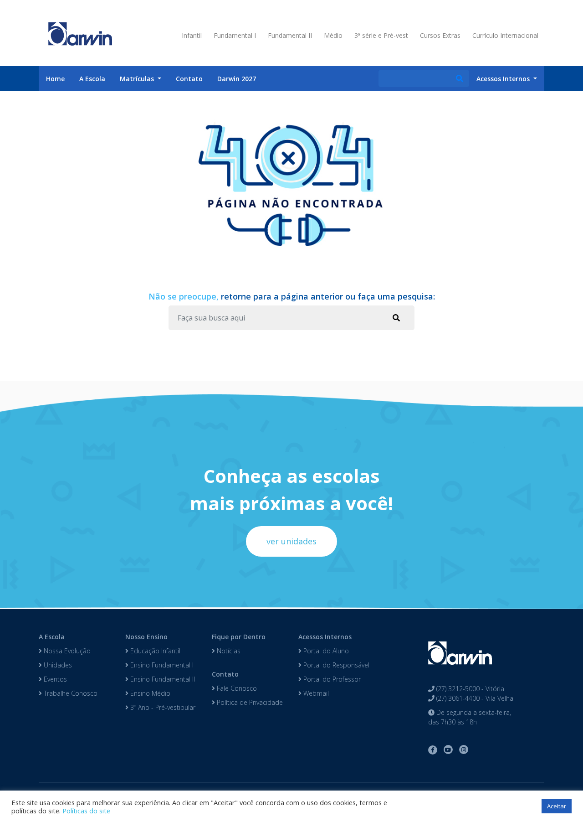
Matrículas (138, 78)
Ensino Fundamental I (161, 665)
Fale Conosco (236, 688)
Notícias (227, 650)
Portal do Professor (331, 679)
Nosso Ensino (146, 636)
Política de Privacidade (249, 702)
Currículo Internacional (505, 35)
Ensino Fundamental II (161, 679)
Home (55, 78)
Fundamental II (290, 35)
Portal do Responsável (335, 665)
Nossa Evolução (66, 650)
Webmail (315, 693)
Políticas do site (86, 810)
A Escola (92, 78)
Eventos (54, 679)
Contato (189, 78)
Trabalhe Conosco (69, 693)
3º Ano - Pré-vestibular (161, 707)
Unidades (57, 665)
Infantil (192, 35)
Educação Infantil (154, 650)
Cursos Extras (440, 35)
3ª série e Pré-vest (381, 35)
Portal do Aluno (325, 650)
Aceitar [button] (556, 806)
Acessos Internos (325, 636)
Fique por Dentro (239, 636)
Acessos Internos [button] (504, 78)
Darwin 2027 (236, 78)
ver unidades (291, 541)
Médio (333, 35)
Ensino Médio (149, 693)
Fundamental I (235, 35)
